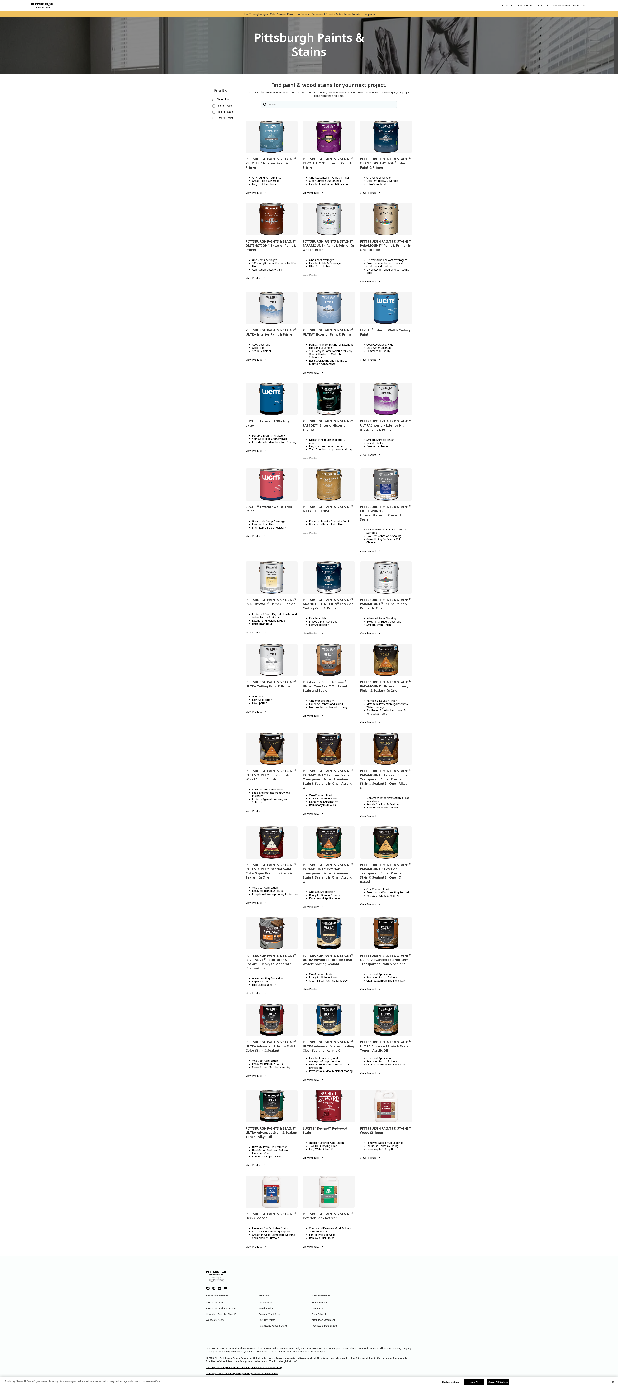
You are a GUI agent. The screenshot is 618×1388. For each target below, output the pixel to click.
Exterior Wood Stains (270, 1314)
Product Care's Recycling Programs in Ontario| (249, 1367)
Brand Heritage (320, 1302)
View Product (254, 192)
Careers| (210, 1367)
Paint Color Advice (215, 1302)
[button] (507, 5)
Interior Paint (266, 1302)
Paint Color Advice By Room (221, 1308)
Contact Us (317, 1308)
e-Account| (220, 1367)
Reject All (474, 1382)
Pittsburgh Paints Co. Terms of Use (260, 1373)
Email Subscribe (320, 1314)
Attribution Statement (323, 1319)
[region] (309, 1382)
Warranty (277, 1367)
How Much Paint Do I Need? (221, 1314)
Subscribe (578, 5)
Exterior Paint (266, 1308)
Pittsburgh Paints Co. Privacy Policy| (224, 1373)
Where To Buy (561, 5)
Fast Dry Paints (267, 1319)
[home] (42, 5)
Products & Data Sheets (324, 1325)
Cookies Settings (450, 1382)
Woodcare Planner (215, 1319)
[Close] (612, 1382)
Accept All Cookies (498, 1382)
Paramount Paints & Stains (273, 1325)
